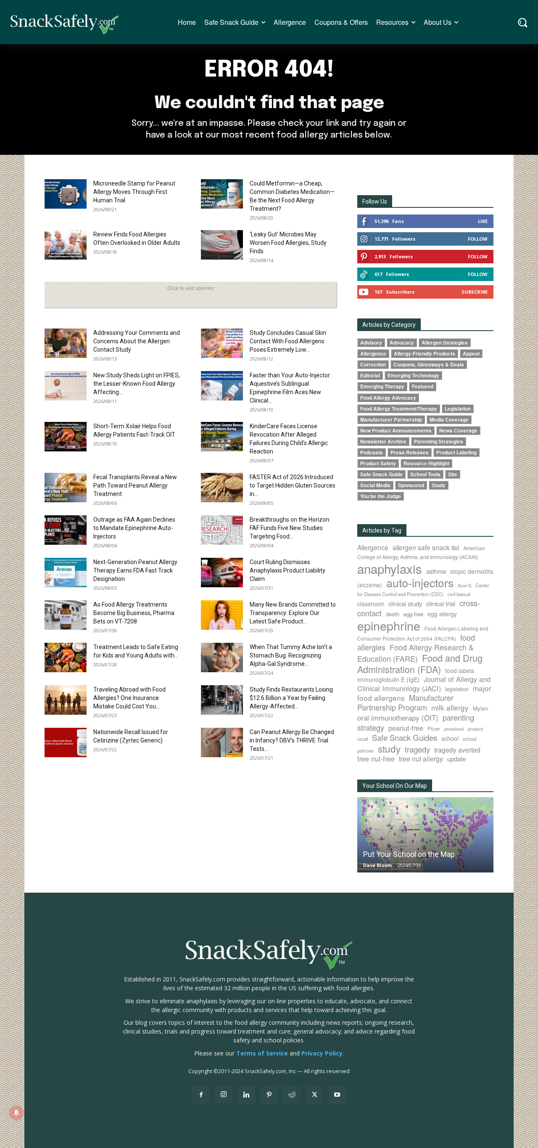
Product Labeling (456, 452)
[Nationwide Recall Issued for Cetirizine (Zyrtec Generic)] (66, 742)
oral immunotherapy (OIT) (397, 717)
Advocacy (402, 342)
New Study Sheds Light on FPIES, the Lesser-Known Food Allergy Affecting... (136, 383)
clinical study (405, 603)
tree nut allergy (421, 759)
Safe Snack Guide (381, 474)
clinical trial (440, 603)
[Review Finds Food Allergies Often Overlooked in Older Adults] (66, 245)
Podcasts (371, 452)
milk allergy (450, 707)
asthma (436, 571)
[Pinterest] (269, 1095)
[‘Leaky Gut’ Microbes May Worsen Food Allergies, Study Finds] (222, 245)
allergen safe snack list (426, 547)
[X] (314, 1095)
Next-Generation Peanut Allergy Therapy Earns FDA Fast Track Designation (135, 570)
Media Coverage (449, 419)
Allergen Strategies (445, 342)
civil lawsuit (459, 594)
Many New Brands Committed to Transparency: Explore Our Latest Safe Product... (293, 613)
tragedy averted (457, 749)
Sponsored (411, 485)
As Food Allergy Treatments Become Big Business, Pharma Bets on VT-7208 (133, 613)
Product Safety (378, 463)
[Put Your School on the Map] (425, 834)
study (389, 748)
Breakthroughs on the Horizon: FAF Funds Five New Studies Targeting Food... (290, 528)
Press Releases (409, 452)
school (450, 738)
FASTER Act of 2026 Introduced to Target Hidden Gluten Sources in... (292, 485)
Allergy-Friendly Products (424, 353)
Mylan (480, 708)
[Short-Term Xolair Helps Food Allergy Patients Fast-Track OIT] (66, 436)
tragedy (417, 749)
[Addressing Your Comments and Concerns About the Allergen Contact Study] (66, 343)
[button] (522, 22)
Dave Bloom (377, 865)
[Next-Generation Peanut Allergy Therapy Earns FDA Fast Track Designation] (66, 572)
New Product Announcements (396, 430)
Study (439, 485)
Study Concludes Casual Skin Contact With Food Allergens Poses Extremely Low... (288, 341)
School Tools (425, 474)
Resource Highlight (426, 463)
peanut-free (405, 728)
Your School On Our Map (394, 785)
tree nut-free (376, 758)
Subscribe (475, 292)
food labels (459, 670)
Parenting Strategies (438, 441)
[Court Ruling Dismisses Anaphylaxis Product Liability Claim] (222, 572)
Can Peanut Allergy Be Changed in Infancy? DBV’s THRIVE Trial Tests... (292, 740)
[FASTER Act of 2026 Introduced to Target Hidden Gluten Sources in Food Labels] (222, 487)
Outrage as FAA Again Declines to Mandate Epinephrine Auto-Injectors (134, 528)
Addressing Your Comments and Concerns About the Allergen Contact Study (136, 341)
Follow (478, 239)
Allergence (373, 353)
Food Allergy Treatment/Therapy (398, 408)
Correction (373, 364)
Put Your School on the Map (409, 854)
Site (452, 474)
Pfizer (433, 728)
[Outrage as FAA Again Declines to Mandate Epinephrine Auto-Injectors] (66, 530)
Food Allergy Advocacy (388, 397)
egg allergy (442, 614)
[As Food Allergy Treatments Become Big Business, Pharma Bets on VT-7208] (66, 615)
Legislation (458, 408)
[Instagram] (223, 1094)
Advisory (371, 342)
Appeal (471, 353)
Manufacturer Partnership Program (405, 702)
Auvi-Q (464, 585)
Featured (422, 386)
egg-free (413, 614)
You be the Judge (380, 496)
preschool (454, 729)
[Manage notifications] (16, 1112)
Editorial (370, 375)
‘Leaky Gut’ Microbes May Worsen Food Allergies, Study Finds (288, 243)
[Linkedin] (246, 1095)
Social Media (375, 485)
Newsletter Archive (383, 441)
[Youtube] (337, 1095)
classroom (370, 603)
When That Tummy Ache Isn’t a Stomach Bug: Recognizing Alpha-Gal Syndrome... (291, 655)
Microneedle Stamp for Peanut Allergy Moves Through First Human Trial (134, 192)
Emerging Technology (413, 375)
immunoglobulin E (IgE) (388, 679)
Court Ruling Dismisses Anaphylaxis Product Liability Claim (287, 570)
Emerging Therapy (382, 386)
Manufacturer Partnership (391, 419)
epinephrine (388, 625)
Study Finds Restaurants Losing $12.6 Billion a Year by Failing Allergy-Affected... (291, 698)
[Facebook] (201, 1095)
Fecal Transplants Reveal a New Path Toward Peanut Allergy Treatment (135, 485)
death (392, 614)
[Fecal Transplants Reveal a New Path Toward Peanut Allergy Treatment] (66, 487)
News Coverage (458, 430)
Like (483, 221)
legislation (457, 689)
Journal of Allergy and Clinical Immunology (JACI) (424, 683)
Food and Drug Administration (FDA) (420, 663)
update (456, 758)
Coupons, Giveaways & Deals (428, 364)
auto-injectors (420, 582)
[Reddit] (291, 1095)
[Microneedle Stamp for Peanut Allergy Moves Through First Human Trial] (66, 194)
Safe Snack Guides (404, 737)
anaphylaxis (389, 568)
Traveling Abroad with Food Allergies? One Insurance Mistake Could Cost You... (129, 698)
